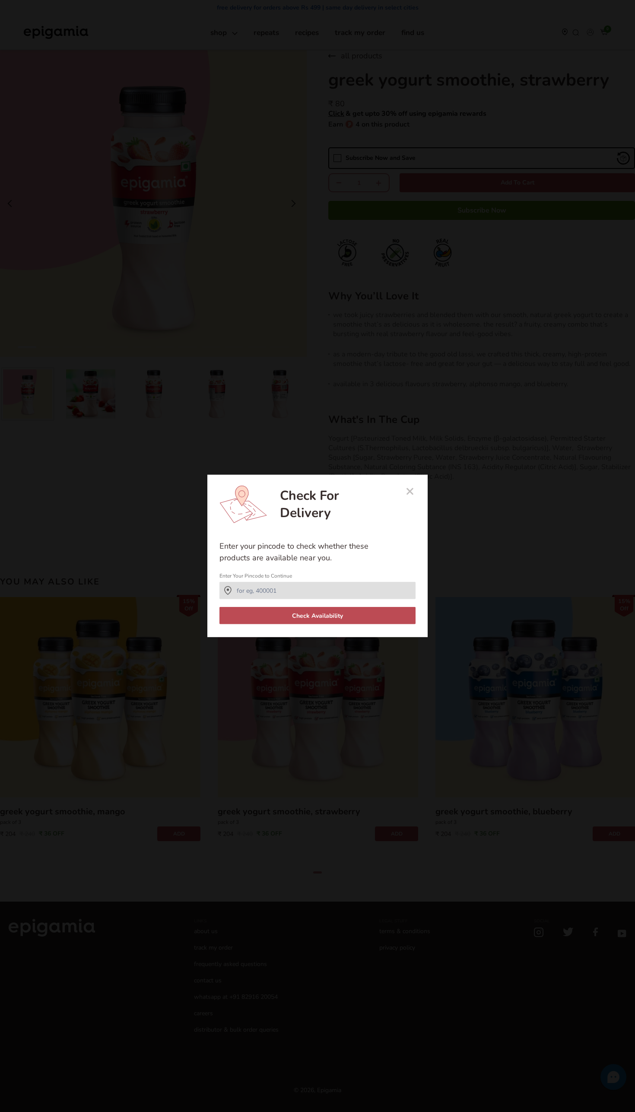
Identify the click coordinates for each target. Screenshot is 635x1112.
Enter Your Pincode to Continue (255, 575)
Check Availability (317, 616)
